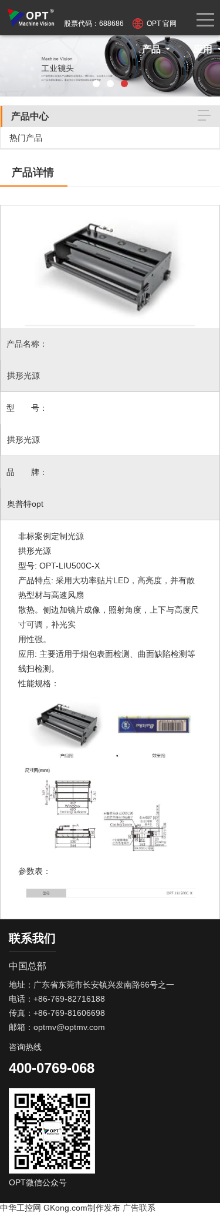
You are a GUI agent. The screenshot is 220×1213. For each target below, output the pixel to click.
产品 (152, 49)
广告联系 (139, 1207)
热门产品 (25, 137)
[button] (96, 83)
